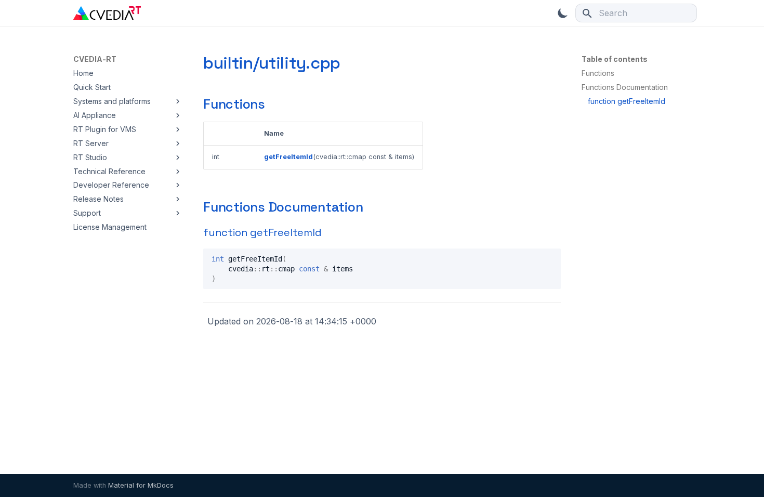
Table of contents (615, 59)
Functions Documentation (283, 207)
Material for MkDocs (141, 485)
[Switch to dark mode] (562, 13)
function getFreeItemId (262, 232)
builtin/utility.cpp (271, 63)
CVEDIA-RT (94, 59)
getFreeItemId (288, 157)
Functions (234, 104)
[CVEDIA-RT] (107, 13)
